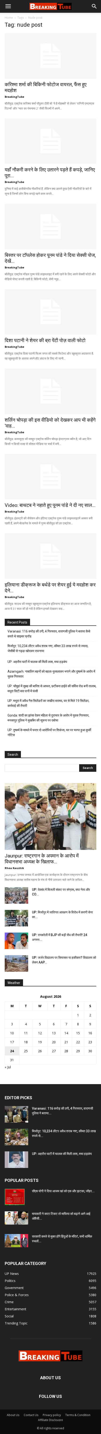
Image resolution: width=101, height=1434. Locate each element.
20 (54, 1042)
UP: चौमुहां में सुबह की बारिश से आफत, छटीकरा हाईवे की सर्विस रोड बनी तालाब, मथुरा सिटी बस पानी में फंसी (52, 688)
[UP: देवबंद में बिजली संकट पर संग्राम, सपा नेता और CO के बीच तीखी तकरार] (16, 895)
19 (40, 1042)
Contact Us (31, 1415)
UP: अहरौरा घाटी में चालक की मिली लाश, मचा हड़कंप (37, 662)
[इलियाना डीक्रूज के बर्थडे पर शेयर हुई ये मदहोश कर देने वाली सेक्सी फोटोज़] (50, 556)
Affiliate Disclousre (50, 1420)
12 (40, 1033)
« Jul (8, 1067)
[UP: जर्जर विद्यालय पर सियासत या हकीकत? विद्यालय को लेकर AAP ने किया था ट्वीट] (16, 963)
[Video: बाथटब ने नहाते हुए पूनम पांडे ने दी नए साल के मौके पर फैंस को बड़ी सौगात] (50, 477)
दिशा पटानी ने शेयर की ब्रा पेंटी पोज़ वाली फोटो (45, 340)
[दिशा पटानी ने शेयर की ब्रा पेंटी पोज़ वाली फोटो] (50, 312)
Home (9, 18)
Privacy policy (52, 1415)
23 (90, 1042)
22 (78, 1042)
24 (12, 1051)
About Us (13, 1415)
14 (66, 1033)
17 (12, 1042)
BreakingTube (14, 96)
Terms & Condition (77, 1415)
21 (66, 1042)
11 (26, 1033)
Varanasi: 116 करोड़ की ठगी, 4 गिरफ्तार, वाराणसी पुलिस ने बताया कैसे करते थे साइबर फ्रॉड (49, 633)
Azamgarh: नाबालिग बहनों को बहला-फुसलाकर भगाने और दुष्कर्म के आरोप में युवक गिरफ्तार (51, 674)
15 (78, 1033)
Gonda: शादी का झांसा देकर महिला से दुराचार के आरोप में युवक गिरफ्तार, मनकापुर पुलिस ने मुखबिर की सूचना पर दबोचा (48, 717)
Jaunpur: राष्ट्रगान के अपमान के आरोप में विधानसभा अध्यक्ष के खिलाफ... (42, 859)
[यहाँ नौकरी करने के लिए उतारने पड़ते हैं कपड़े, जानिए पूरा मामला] (50, 141)
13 (54, 1033)
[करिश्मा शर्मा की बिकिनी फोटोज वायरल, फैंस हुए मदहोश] (50, 56)
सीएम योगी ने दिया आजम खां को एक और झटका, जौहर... (63, 1191)
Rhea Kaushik (14, 868)
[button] (8, 6)
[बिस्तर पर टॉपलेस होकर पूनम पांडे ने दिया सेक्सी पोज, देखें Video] (50, 226)
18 (26, 1042)
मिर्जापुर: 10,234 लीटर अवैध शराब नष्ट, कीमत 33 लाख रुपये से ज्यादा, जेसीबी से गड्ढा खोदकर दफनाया (48, 648)
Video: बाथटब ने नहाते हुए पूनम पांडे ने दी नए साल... (50, 505)
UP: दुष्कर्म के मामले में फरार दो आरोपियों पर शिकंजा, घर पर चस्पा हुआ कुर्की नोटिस (49, 732)
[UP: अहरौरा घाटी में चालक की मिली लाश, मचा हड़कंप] (16, 1159)
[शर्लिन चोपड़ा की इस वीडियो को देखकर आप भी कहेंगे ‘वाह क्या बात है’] (50, 391)
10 (12, 1033)
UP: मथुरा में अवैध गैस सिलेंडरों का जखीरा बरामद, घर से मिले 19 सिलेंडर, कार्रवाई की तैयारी (48, 703)
